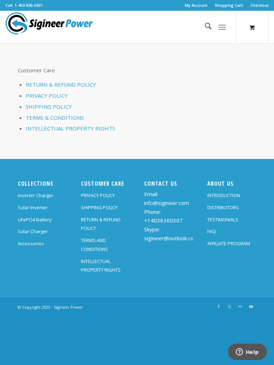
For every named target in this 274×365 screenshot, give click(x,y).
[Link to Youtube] (250, 306)
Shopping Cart (229, 5)
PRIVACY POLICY (47, 95)
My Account (196, 5)
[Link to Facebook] (218, 306)
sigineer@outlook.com (171, 238)
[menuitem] (196, 5)
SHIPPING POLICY (49, 106)
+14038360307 (163, 220)
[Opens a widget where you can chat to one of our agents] (247, 352)
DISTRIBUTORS (223, 207)
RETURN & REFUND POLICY (61, 84)
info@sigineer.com (166, 202)
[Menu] (222, 27)
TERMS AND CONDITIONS (94, 244)
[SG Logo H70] (49, 27)
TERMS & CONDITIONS (55, 117)
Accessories (31, 243)
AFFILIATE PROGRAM (228, 243)
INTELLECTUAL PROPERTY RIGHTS (70, 128)
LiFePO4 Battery (35, 219)
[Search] (205, 27)
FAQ (211, 231)
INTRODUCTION (223, 195)
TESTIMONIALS (222, 219)
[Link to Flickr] (240, 306)
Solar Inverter (32, 207)
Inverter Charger (36, 195)
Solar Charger (33, 231)
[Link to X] (229, 306)
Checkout (259, 5)
